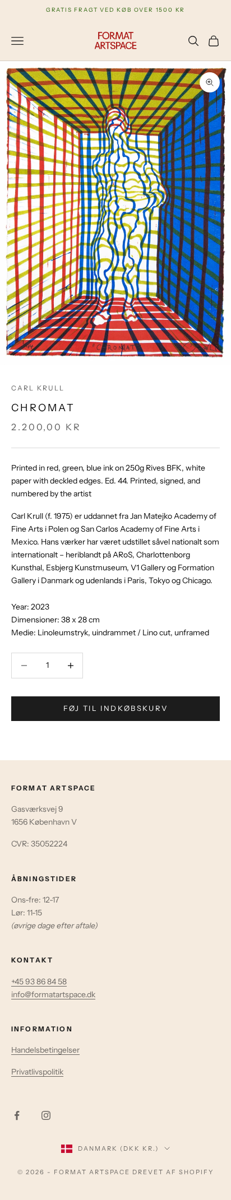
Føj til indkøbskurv (115, 708)
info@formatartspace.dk (53, 994)
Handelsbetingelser (45, 1050)
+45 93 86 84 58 (39, 981)
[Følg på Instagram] (46, 1115)
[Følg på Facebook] (16, 1115)
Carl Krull (38, 388)
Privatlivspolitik (37, 1072)
